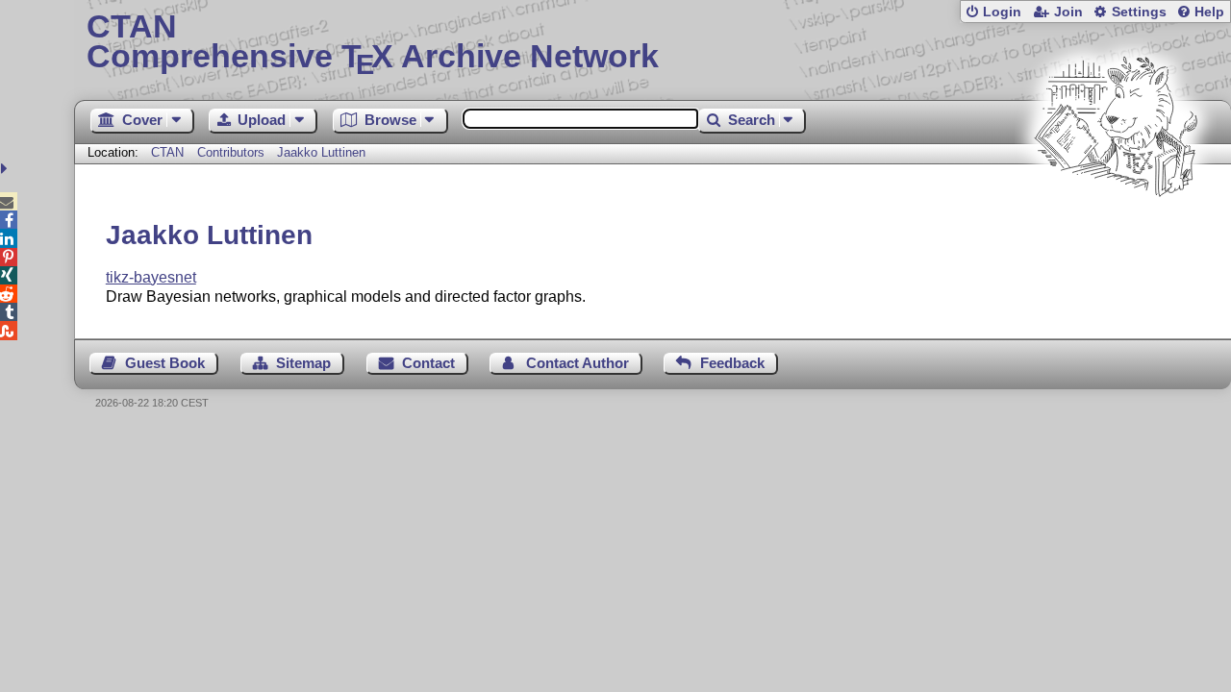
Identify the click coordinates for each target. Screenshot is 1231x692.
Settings (1139, 12)
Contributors (230, 152)
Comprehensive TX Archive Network (373, 43)
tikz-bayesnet (151, 277)
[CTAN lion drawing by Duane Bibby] (1115, 233)
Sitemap (303, 363)
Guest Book (165, 363)
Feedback (732, 363)
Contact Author (577, 363)
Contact (428, 363)
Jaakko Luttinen (321, 152)
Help (1209, 12)
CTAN (167, 152)
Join (1068, 12)
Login (1002, 12)
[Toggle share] (6, 169)
